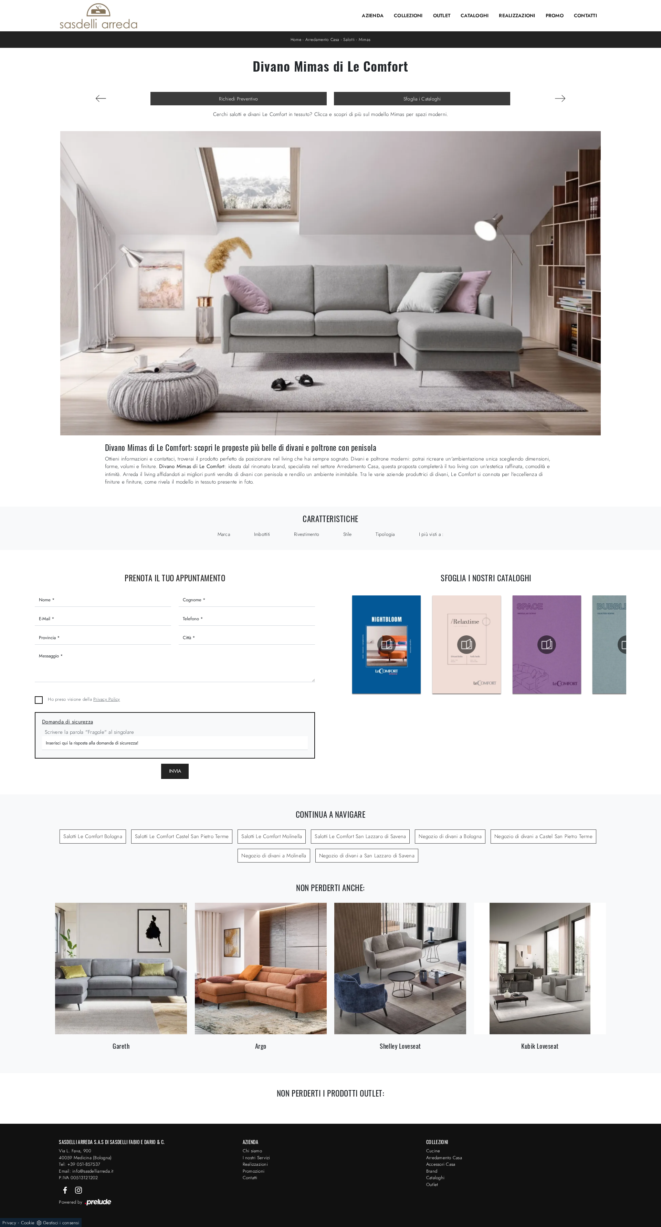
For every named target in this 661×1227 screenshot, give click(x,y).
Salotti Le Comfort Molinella (271, 836)
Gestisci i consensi (61, 1222)
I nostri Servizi (256, 1157)
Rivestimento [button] (306, 534)
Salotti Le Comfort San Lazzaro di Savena (360, 836)
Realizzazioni (517, 15)
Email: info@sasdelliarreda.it (86, 1171)
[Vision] (560, 98)
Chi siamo (252, 1150)
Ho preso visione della (84, 699)
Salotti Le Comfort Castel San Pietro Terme (182, 836)
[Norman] (101, 98)
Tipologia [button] (385, 534)
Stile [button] (347, 534)
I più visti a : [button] (431, 534)
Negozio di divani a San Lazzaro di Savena (367, 855)
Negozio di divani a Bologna (450, 836)
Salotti (349, 39)
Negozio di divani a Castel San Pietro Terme (543, 836)
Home (296, 39)
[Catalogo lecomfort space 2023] (546, 644)
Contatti (585, 15)
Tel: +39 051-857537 (79, 1164)
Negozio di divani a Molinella (273, 855)
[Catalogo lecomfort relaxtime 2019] (466, 644)
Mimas (364, 39)
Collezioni (408, 15)
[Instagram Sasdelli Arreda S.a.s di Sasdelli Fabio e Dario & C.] (78, 1189)
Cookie (28, 1222)
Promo (555, 15)
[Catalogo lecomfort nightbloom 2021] (386, 644)
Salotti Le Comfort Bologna (92, 836)
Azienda (373, 15)
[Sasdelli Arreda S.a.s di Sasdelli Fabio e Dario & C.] (98, 15)
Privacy (9, 1222)
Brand (431, 1171)
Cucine (433, 1150)
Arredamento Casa (322, 39)
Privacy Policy (106, 699)
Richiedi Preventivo (238, 98)
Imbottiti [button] (262, 534)
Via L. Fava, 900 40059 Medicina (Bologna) (85, 1154)
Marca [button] (224, 534)
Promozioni (254, 1171)
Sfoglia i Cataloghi (422, 98)
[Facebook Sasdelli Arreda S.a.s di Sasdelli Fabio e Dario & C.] (66, 1189)
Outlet (442, 15)
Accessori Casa (440, 1164)
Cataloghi (475, 15)
